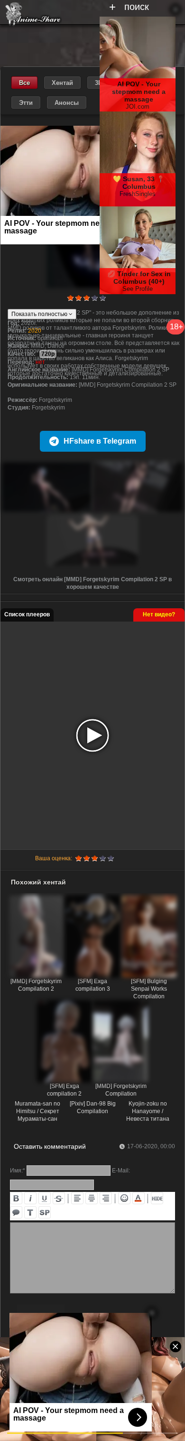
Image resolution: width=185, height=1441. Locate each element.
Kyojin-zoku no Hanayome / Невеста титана (147, 1111)
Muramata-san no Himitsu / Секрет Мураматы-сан (37, 1111)
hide (157, 1198)
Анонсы (67, 102)
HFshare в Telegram (100, 441)
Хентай (62, 82)
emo (124, 1198)
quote (16, 1212)
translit (30, 1212)
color (138, 1198)
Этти (26, 102)
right (106, 1198)
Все (24, 82)
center (91, 1198)
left (77, 1198)
